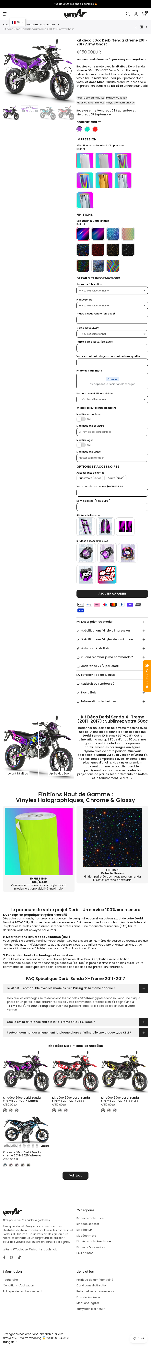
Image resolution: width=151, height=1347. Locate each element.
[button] (18, 22)
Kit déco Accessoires (90, 1247)
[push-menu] (5, 14)
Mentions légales (87, 1303)
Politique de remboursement (22, 1291)
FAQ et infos (84, 1253)
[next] (68, 71)
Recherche (10, 1280)
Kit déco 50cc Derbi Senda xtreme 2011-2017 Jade (71, 1099)
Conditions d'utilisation (18, 1285)
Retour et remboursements (95, 1291)
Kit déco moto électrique (93, 1241)
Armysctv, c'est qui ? (90, 1309)
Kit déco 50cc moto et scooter (36, 24)
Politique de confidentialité (94, 1280)
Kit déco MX (84, 1230)
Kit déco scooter (87, 1224)
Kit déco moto (86, 1236)
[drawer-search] (128, 14)
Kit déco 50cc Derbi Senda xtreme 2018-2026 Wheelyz (22, 1154)
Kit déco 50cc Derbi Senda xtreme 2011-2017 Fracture (120, 1099)
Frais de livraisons (88, 1297)
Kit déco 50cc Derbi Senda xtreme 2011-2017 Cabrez (22, 1099)
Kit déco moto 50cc (90, 1218)
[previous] (10, 71)
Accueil (7, 24)
